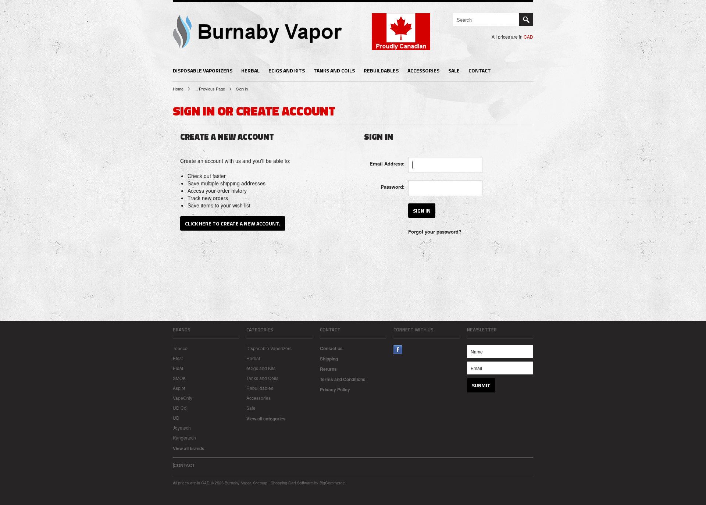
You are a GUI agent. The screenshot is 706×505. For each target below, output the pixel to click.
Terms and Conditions (343, 379)
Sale (454, 70)
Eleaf (178, 368)
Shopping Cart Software (292, 483)
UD (176, 418)
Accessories (423, 70)
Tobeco (180, 348)
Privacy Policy (335, 389)
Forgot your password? (434, 231)
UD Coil (181, 408)
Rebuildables (381, 70)
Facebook (398, 349)
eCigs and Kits (286, 70)
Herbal (250, 70)
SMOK (179, 378)
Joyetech (182, 427)
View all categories (266, 418)
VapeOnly (182, 398)
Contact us (331, 348)
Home (178, 89)
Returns (328, 369)
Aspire (179, 388)
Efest (178, 358)
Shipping (329, 358)
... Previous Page (210, 89)
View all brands (188, 448)
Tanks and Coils (334, 70)
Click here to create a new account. (232, 223)
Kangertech (184, 437)
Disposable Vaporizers (202, 70)
